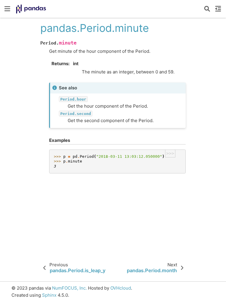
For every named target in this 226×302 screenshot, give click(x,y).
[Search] (207, 9)
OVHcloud (120, 288)
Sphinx (49, 295)
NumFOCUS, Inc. (69, 288)
